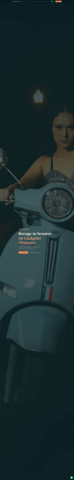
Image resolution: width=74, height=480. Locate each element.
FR (53, 1)
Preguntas (43, 1)
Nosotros (40, 1)
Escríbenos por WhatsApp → (35, 252)
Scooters (28, 1)
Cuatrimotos (33, 1)
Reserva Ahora (58, 1)
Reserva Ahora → (23, 252)
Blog (47, 1)
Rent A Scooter (17, 1)
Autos (37, 1)
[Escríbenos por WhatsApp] (71, 477)
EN (50, 1)
